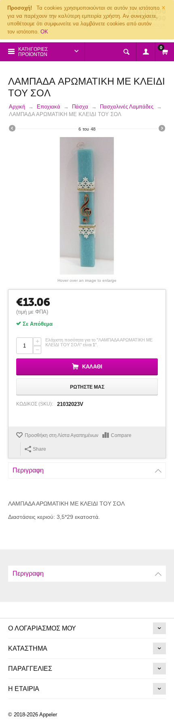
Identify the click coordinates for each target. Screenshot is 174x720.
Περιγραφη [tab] (28, 470)
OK (44, 32)
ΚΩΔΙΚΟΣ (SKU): (34, 404)
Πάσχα (80, 107)
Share (39, 449)
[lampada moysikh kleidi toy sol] (87, 206)
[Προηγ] (12, 129)
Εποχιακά (48, 107)
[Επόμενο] (162, 129)
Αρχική (17, 107)
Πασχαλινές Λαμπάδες (126, 107)
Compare (121, 435)
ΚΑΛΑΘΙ (92, 367)
